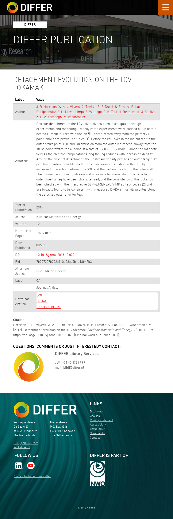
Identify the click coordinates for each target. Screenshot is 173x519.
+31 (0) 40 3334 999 (26, 443)
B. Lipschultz (46, 112)
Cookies (95, 416)
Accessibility (98, 424)
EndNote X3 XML (48, 307)
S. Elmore (122, 107)
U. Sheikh (148, 112)
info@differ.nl (22, 447)
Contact (95, 437)
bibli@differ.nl (73, 368)
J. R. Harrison (46, 107)
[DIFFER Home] (29, 5)
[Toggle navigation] (165, 7)
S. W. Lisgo (94, 112)
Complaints (97, 433)
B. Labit (137, 107)
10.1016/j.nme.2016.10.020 (55, 255)
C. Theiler (89, 107)
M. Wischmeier (74, 117)
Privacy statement (101, 420)
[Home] (45, 409)
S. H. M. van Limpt (70, 112)
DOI (39, 295)
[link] (19, 465)
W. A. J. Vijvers (69, 107)
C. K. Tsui (110, 112)
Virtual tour (97, 429)
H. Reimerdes (129, 112)
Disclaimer (97, 411)
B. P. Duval (105, 107)
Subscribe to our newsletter (32, 476)
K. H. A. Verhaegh (49, 117)
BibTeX (41, 301)
